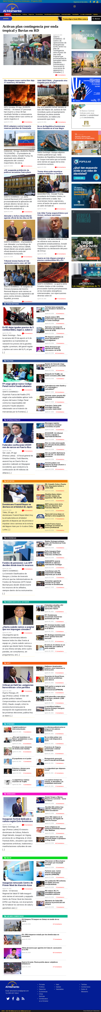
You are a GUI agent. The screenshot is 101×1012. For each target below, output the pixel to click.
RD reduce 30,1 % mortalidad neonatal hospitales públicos (52, 892)
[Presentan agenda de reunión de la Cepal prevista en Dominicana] (40, 583)
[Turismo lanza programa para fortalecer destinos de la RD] (40, 310)
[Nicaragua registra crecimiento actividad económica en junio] (40, 426)
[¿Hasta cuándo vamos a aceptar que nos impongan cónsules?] (18, 615)
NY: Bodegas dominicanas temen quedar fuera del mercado (55, 636)
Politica (9, 361)
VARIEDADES (10, 794)
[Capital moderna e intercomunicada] (7, 730)
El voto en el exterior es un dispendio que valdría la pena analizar (55, 646)
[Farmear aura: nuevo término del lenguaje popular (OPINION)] (40, 874)
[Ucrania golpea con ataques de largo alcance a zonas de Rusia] (40, 465)
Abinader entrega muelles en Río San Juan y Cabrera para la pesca (53, 19)
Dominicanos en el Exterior (52, 14)
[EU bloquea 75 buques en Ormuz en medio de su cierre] (12, 925)
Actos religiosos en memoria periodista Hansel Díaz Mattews (55, 828)
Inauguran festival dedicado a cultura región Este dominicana (17, 820)
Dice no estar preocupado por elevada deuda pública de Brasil (55, 444)
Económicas (39, 14)
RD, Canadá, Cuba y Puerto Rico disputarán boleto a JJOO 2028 (55, 486)
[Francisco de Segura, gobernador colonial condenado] (40, 750)
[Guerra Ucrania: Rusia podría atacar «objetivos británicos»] (12, 968)
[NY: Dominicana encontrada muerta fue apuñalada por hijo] (40, 617)
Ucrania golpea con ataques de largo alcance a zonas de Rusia (55, 464)
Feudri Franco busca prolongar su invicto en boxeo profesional (54, 525)
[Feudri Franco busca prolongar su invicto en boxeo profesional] (40, 526)
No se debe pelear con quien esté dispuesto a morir (53, 738)
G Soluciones (96, 1011)
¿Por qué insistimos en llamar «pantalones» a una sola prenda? (22, 738)
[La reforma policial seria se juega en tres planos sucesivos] (40, 730)
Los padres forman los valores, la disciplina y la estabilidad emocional (54, 781)
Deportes (31, 14)
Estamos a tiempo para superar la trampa (21, 769)
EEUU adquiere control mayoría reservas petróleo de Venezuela (17, 127)
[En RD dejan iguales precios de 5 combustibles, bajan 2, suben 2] (18, 316)
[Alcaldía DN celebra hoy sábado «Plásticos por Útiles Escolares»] (40, 810)
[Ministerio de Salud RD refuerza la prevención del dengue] (40, 903)
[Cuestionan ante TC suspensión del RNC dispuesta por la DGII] (40, 573)
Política (24, 14)
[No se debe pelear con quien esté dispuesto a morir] (40, 740)
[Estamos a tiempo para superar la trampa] (7, 771)
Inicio (8, 14)
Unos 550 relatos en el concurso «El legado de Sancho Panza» (54, 818)
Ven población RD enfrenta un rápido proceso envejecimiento (55, 882)
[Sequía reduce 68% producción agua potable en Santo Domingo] (40, 319)
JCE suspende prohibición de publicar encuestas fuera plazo (17, 171)
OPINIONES (10, 724)
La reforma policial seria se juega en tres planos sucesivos (55, 729)
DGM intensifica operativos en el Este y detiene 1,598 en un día (55, 698)
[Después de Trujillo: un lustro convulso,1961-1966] (40, 378)
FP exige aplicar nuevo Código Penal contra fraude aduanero (17, 385)
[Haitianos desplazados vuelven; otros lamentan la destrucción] (40, 669)
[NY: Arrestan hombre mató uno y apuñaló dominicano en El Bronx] (40, 627)
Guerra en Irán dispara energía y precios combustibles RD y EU (51, 259)
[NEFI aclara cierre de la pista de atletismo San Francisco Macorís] (40, 506)
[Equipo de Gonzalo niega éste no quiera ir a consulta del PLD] (40, 367)
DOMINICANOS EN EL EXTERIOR (17, 602)
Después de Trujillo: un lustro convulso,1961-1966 (55, 375)
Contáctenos (85, 987)
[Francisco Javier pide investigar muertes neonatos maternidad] (40, 408)
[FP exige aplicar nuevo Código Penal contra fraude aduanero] (18, 373)
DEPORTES (10, 481)
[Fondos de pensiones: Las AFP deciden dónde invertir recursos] (18, 551)
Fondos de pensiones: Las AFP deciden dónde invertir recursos (17, 564)
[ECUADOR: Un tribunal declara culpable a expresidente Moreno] (40, 436)
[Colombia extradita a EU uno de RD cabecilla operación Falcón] (40, 608)
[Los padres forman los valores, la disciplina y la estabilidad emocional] (40, 783)
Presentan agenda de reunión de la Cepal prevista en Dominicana (54, 582)
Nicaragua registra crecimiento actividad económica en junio (53, 424)
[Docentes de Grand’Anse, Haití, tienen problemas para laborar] (40, 679)
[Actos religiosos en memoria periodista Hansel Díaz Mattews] (40, 830)
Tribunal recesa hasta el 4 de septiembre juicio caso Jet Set (17, 262)
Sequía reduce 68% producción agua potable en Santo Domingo (54, 318)
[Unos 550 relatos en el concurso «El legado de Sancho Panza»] (40, 819)
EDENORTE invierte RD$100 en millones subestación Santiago (53, 562)
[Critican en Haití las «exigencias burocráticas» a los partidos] (18, 674)
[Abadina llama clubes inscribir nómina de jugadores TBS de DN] (40, 497)
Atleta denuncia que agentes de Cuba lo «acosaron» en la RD (53, 348)
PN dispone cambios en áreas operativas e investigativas (54, 338)
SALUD (8, 858)
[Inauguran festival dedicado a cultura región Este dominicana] (18, 807)
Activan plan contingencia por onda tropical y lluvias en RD (30, 28)
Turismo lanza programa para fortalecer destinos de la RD (55, 308)
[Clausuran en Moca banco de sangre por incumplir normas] (40, 864)
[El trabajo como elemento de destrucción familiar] (7, 751)
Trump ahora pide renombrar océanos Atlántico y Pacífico (50, 172)
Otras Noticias (16, 14)
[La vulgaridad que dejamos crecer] (40, 772)
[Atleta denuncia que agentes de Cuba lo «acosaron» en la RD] (40, 349)
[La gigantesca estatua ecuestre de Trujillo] (7, 782)
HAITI (8, 663)
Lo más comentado (86, 14)
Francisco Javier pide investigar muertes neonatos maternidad (53, 407)
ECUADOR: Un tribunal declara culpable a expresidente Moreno (54, 434)
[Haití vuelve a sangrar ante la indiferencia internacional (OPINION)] (40, 690)
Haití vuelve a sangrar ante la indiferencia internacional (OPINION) (55, 688)
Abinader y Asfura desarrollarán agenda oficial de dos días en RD (18, 217)
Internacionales (66, 14)
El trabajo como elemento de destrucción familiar (22, 748)
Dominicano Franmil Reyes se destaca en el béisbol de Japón (17, 505)
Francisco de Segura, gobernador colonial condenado (53, 748)
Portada (42, 984)
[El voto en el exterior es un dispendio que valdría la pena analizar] (40, 647)
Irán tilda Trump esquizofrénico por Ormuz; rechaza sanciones (52, 214)
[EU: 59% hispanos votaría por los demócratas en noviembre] (12, 939)
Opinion (58, 987)
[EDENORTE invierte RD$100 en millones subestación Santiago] (40, 564)
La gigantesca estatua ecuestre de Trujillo (20, 780)
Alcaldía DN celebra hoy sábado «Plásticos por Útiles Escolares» (54, 808)
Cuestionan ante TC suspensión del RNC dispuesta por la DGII (53, 572)
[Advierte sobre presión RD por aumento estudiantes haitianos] (40, 398)
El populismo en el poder (21, 758)
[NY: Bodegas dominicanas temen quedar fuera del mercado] (40, 638)
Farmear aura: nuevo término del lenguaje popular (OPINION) (53, 872)
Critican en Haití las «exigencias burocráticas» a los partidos (17, 686)
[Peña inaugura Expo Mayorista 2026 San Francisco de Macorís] (40, 554)
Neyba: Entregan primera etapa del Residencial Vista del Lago (55, 543)
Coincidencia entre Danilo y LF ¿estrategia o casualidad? (55, 387)
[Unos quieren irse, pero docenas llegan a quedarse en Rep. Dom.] (40, 839)
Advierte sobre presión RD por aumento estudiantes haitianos (55, 397)
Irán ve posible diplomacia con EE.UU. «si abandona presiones (55, 454)
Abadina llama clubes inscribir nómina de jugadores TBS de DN (53, 495)
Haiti (57, 984)
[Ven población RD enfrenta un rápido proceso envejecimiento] (40, 884)
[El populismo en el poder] (7, 761)
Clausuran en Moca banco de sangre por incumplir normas (55, 862)
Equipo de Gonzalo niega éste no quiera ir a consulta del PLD (55, 365)
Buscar (97, 19)
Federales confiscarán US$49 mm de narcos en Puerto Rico (16, 446)
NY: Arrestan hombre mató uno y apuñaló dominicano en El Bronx (55, 626)
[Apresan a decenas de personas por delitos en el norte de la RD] (40, 330)
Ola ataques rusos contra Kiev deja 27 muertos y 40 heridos (19, 81)
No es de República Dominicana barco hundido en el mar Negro (51, 127)
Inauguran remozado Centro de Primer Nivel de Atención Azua (17, 884)
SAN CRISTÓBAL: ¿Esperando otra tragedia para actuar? (52, 81)
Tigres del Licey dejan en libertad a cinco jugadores (55, 515)
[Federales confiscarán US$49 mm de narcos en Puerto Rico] (18, 433)
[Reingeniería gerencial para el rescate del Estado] (40, 761)
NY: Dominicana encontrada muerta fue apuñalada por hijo (53, 616)
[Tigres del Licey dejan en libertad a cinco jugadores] (40, 516)
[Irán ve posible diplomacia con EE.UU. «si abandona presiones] (40, 455)
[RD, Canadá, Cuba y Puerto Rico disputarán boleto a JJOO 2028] (40, 487)
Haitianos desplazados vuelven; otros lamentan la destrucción (55, 668)
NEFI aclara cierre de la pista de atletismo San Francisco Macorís (54, 505)
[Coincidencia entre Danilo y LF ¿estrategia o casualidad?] (40, 388)
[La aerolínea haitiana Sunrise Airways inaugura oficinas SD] (40, 709)
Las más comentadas (15, 916)
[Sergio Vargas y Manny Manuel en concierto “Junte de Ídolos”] (40, 800)
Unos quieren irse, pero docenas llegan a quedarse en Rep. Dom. (55, 838)
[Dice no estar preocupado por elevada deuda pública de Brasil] (40, 446)
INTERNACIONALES (13, 420)
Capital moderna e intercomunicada (19, 728)
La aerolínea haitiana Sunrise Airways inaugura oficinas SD (54, 708)
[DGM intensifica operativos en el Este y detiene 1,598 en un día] (40, 699)
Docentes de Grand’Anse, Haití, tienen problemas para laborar (54, 678)
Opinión (95, 14)
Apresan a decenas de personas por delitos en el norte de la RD (55, 328)
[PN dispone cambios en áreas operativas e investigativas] (40, 339)
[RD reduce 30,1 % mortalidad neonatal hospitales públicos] (40, 893)
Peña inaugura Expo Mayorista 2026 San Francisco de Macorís (53, 552)
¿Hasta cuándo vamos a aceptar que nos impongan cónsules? (18, 628)
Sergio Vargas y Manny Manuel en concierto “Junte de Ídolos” (55, 798)
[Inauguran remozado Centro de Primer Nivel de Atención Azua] (18, 870)
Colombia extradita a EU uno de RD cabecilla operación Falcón (54, 606)
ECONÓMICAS (11, 538)
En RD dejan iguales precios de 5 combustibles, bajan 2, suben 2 (18, 328)
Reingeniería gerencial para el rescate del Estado (55, 759)
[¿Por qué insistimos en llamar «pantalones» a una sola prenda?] (7, 740)
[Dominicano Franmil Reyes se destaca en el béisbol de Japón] (18, 493)
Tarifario (84, 984)
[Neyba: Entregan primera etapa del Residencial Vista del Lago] (40, 544)
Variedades (75, 14)
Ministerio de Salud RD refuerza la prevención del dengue (55, 902)
